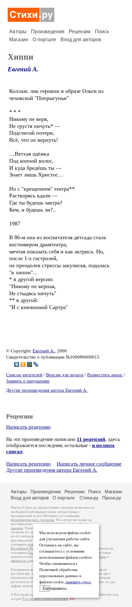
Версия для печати (64, 374)
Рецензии (80, 31)
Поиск (102, 31)
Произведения (47, 31)
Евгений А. (23, 69)
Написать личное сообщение (89, 464)
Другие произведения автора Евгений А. (46, 390)
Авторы (18, 31)
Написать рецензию (28, 427)
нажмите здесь (78, 582)
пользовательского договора (32, 520)
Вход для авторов (80, 39)
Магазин (18, 39)
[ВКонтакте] (17, 364)
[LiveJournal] (36, 364)
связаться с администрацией (32, 560)
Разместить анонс (105, 374)
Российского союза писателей (45, 599)
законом (17, 528)
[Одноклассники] (23, 364)
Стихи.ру (89, 497)
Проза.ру (111, 497)
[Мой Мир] (29, 364)
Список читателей (24, 374)
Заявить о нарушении (27, 381)
